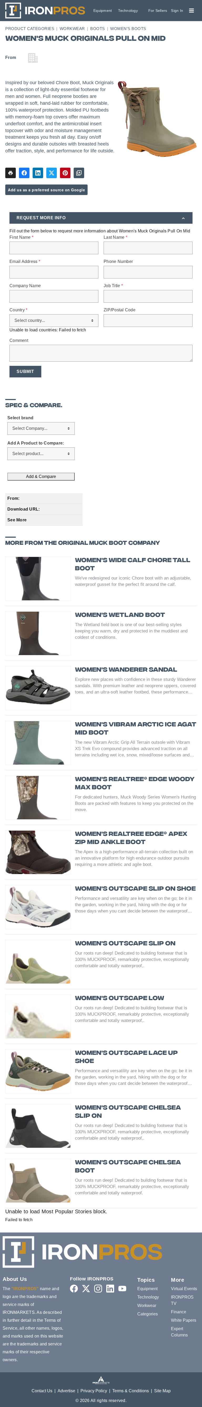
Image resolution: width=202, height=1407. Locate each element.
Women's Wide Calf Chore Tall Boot (132, 565)
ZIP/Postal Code (119, 310)
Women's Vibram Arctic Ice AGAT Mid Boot (135, 729)
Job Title (113, 286)
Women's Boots (128, 28)
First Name (21, 237)
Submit (25, 371)
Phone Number (118, 262)
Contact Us (42, 1391)
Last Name (115, 237)
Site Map (162, 1391)
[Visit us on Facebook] (74, 1288)
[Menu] (191, 10)
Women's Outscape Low (119, 999)
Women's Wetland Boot (120, 615)
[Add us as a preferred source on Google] (79, 173)
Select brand (20, 418)
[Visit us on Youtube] (122, 1288)
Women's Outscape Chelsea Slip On (128, 1112)
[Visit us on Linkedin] (110, 1288)
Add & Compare (41, 476)
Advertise (66, 1391)
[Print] (10, 173)
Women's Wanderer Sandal (126, 670)
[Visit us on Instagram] (98, 1288)
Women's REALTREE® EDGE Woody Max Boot (135, 784)
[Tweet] (51, 173)
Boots (97, 28)
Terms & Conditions (130, 1391)
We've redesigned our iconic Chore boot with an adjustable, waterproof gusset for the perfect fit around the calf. (133, 581)
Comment (18, 340)
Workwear (72, 28)
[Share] (24, 173)
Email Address (24, 262)
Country (18, 310)
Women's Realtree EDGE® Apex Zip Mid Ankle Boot (131, 838)
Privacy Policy (93, 1391)
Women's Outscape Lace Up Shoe (126, 1057)
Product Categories (29, 28)
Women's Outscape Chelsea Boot (128, 1167)
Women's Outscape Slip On (125, 944)
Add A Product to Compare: (35, 443)
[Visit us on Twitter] (86, 1288)
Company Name (25, 286)
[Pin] (65, 173)
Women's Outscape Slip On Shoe (135, 889)
